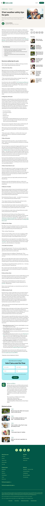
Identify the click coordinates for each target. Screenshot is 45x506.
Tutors (3, 477)
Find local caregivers (6, 482)
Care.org (3, 464)
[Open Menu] (1, 3)
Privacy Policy (24, 374)
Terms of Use (18, 374)
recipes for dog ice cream (18, 347)
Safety (24, 456)
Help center (25, 460)
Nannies (3, 471)
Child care (3, 473)
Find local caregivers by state (8, 485)
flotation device (7, 150)
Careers (3, 458)
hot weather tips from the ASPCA (11, 352)
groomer (3, 283)
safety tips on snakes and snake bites (9, 218)
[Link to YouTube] (24, 450)
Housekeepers (4, 475)
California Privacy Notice (25, 500)
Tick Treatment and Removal (22, 82)
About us (3, 456)
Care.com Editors (11, 383)
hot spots (4, 241)
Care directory (25, 477)
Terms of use (4, 460)
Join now (41, 2)
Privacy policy (4, 462)
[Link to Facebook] (16, 450)
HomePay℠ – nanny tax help (28, 469)
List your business (26, 471)
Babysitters (4, 469)
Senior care (4, 479)
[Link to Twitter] (20, 450)
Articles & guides (26, 458)
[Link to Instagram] (28, 450)
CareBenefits (25, 473)
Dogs (12, 409)
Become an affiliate (26, 475)
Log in (36, 2)
